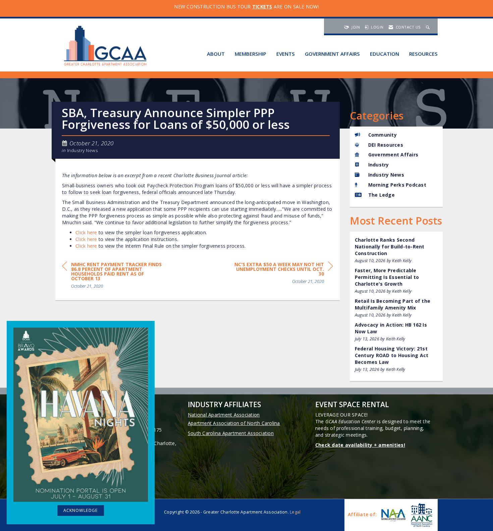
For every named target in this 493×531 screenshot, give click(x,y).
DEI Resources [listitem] (385, 145)
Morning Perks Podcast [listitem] (397, 185)
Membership (250, 53)
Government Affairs (332, 53)
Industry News (82, 150)
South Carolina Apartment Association (231, 433)
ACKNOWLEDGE (80, 510)
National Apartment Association (224, 415)
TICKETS (262, 6)
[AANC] (420, 515)
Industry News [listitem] (386, 175)
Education (384, 53)
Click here (86, 232)
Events (285, 53)
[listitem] (396, 250)
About (216, 53)
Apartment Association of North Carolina (234, 423)
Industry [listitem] (378, 164)
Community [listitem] (382, 135)
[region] (282, 274)
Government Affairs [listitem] (393, 154)
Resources (423, 53)
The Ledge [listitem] (381, 195)
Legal (295, 512)
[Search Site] (428, 27)
